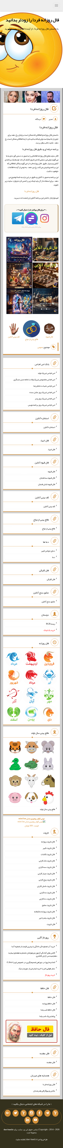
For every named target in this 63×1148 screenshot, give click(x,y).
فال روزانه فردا (39, 109)
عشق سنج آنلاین (48, 601)
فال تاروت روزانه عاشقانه (44, 911)
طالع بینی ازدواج (48, 528)
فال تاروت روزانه (48, 841)
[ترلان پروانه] (31, 97)
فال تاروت (51, 924)
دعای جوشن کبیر (48, 551)
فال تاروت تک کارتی (47, 861)
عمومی (40, 347)
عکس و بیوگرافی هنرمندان (44, 1091)
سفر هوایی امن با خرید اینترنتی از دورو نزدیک (37, 968)
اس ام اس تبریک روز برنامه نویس (41, 405)
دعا (53, 557)
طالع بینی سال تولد (47, 809)
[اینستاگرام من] (31, 1113)
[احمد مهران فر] (50, 97)
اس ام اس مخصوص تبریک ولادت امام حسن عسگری (34, 379)
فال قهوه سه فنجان (47, 478)
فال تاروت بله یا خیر (47, 918)
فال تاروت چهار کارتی (46, 873)
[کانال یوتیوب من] (35, 1120)
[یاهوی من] (55, 1113)
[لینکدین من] (27, 1120)
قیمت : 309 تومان (31, 822)
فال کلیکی (51, 579)
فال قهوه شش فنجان (46, 484)
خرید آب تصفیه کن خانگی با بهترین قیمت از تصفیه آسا (33, 946)
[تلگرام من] (47, 1113)
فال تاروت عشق (48, 905)
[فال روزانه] (19, 250)
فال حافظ (51, 997)
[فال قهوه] (45, 276)
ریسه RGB (50, 624)
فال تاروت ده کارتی (47, 899)
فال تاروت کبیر (49, 848)
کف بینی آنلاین (49, 506)
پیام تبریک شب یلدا (47, 1016)
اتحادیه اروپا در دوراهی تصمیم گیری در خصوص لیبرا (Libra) (31, 962)
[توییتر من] (16, 1113)
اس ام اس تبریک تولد (46, 373)
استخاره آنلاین (49, 427)
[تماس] (23, 1113)
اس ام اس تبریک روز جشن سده (42, 392)
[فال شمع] (19, 276)
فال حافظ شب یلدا (48, 1010)
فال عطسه (51, 1062)
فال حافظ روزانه (48, 1003)
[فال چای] (45, 302)
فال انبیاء (51, 449)
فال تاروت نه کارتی (47, 892)
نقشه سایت (20, 1139)
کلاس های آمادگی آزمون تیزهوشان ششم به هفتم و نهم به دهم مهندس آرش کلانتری (32, 954)
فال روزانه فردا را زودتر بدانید (32, 19)
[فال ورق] (19, 302)
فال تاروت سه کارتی (47, 867)
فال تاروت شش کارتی (46, 886)
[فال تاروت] (45, 250)
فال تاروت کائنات (48, 854)
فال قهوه (51, 471)
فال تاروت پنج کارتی (47, 880)
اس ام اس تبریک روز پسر (45, 398)
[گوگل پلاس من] (8, 1113)
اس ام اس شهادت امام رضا (44, 386)
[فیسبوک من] (39, 1113)
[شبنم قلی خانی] (13, 97)
